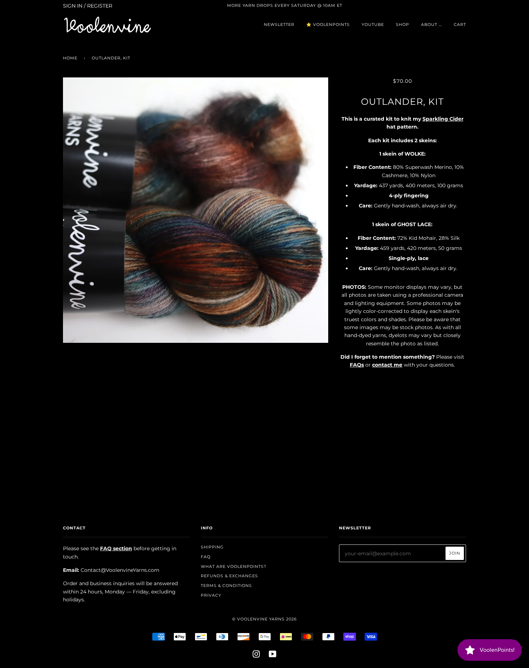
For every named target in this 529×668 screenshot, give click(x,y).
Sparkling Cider (443, 119)
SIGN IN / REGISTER (87, 6)
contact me (387, 365)
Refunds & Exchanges (229, 575)
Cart (460, 24)
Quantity (402, 379)
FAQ (206, 556)
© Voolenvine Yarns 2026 (264, 619)
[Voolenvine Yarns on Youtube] (273, 655)
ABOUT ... (431, 24)
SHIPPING (212, 547)
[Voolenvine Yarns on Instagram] (256, 655)
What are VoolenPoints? (233, 566)
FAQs (357, 365)
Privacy (211, 595)
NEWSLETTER (279, 24)
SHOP (402, 24)
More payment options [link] (402, 456)
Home (70, 57)
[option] (195, 210)
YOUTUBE (373, 24)
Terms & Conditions (226, 585)
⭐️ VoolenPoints (328, 24)
